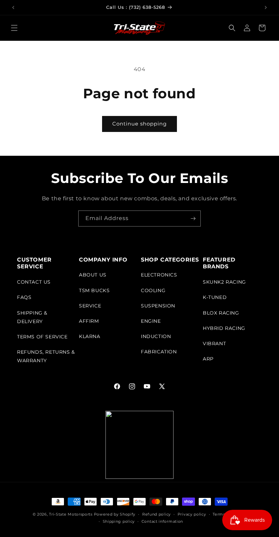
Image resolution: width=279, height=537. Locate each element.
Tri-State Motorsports (71, 514)
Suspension (158, 306)
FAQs (24, 297)
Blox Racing (221, 313)
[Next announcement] (265, 7)
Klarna (89, 336)
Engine (151, 321)
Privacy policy (192, 514)
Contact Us (34, 282)
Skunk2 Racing (224, 282)
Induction (156, 336)
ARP (208, 359)
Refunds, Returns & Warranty (46, 356)
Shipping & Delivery (32, 317)
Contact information (162, 521)
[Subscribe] (192, 218)
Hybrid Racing (224, 328)
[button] (14, 27)
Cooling (153, 290)
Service (90, 306)
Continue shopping (139, 123)
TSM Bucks (94, 290)
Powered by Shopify (115, 514)
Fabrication (159, 352)
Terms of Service (42, 337)
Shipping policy (119, 521)
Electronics (159, 275)
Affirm (89, 321)
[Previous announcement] (13, 7)
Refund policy (156, 514)
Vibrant (214, 343)
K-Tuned (215, 297)
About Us (92, 275)
